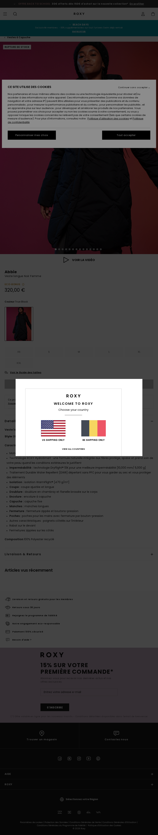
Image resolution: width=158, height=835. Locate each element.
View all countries (73, 448)
